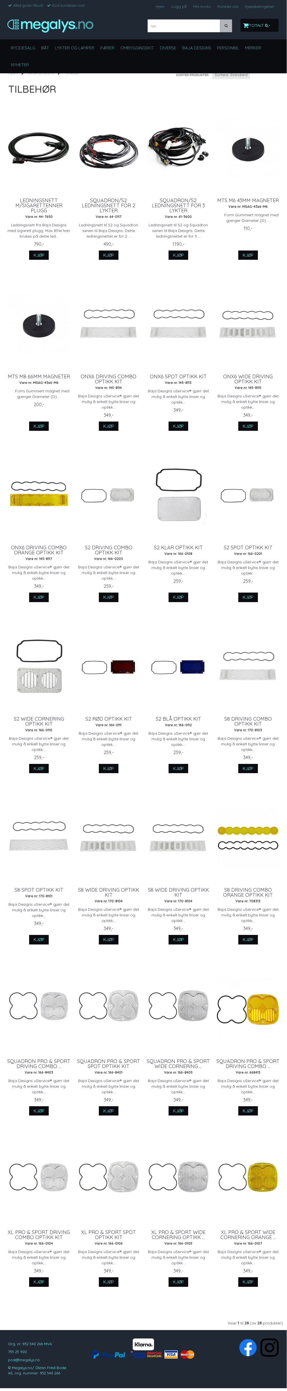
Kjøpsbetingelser (259, 6)
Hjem (160, 6)
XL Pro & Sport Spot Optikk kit (108, 1235)
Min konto (202, 6)
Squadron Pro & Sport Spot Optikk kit (108, 1064)
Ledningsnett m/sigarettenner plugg (38, 205)
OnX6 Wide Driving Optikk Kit (248, 379)
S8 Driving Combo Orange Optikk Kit (248, 892)
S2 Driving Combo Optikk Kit (108, 550)
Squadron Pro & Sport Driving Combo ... (38, 1064)
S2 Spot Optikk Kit (248, 547)
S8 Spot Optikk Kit (39, 890)
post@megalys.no (24, 1360)
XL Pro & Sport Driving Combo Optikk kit (39, 1235)
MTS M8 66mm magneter (39, 376)
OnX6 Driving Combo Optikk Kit (108, 379)
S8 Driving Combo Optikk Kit (248, 721)
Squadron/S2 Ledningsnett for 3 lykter (178, 205)
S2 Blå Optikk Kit (178, 718)
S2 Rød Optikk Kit (108, 718)
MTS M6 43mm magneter (248, 200)
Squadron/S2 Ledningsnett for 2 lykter (108, 205)
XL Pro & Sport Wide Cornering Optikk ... (178, 1235)
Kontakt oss (228, 6)
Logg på (178, 6)
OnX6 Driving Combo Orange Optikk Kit (39, 550)
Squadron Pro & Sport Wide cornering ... (178, 1064)
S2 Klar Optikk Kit (178, 547)
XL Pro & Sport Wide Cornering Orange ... (248, 1235)
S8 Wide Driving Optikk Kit (108, 892)
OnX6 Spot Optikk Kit (178, 376)
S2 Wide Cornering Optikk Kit (39, 721)
